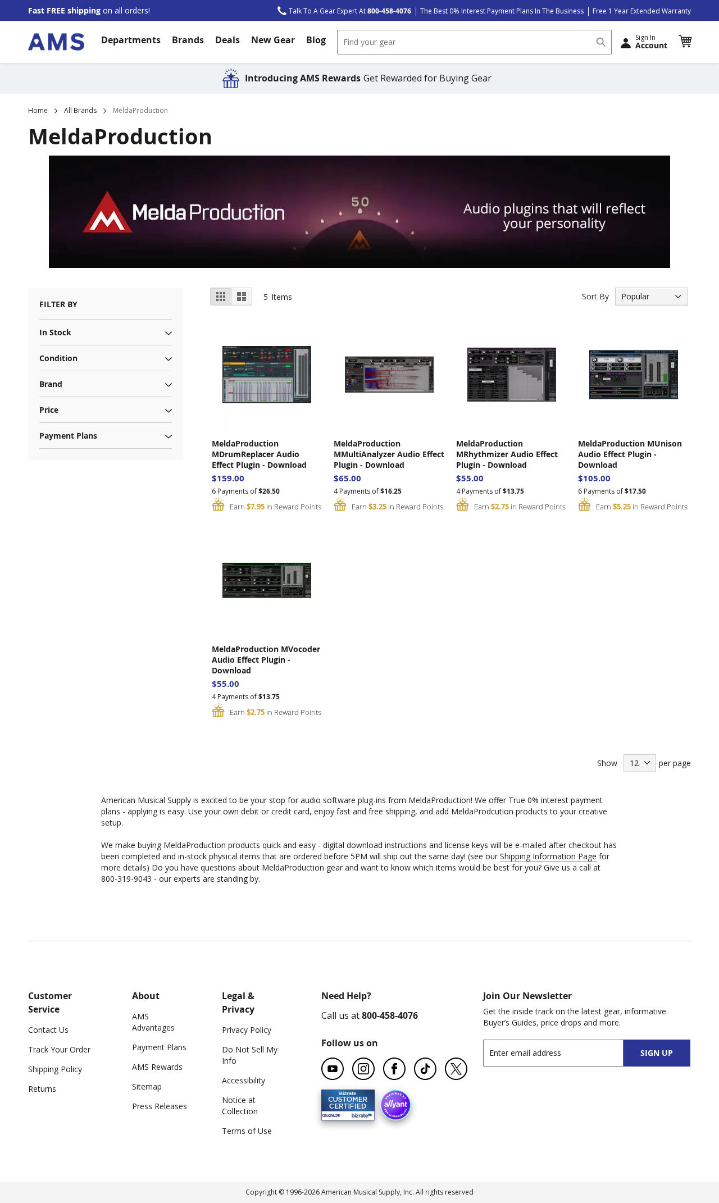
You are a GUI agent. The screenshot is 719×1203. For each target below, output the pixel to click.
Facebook (394, 1069)
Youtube (332, 1069)
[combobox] (474, 42)
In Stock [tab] (55, 332)
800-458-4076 (390, 1015)
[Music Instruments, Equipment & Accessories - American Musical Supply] (56, 42)
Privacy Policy (246, 1029)
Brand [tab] (50, 384)
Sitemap (147, 1086)
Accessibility (243, 1080)
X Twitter (456, 1069)
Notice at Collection (240, 1106)
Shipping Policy (55, 1069)
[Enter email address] (563, 1052)
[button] (685, 41)
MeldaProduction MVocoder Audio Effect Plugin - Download (266, 660)
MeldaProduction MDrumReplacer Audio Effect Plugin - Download (259, 454)
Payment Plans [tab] (68, 435)
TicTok (425, 1069)
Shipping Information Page (548, 856)
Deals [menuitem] (227, 40)
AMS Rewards (157, 1066)
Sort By (595, 296)
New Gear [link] (273, 40)
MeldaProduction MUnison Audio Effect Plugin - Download (630, 454)
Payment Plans (159, 1047)
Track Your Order (59, 1049)
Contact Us (48, 1029)
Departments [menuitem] (131, 40)
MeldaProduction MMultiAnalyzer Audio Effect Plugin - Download (389, 454)
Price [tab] (48, 409)
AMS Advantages (153, 1022)
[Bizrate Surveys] (359, 1114)
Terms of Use (247, 1130)
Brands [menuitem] (188, 40)
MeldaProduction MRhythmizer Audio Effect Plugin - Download (507, 454)
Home (38, 110)
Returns (42, 1088)
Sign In (651, 42)
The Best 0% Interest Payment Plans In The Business (502, 11)
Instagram (363, 1069)
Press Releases (159, 1106)
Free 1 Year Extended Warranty (642, 11)
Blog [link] (316, 40)
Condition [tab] (58, 358)
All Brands (80, 110)
